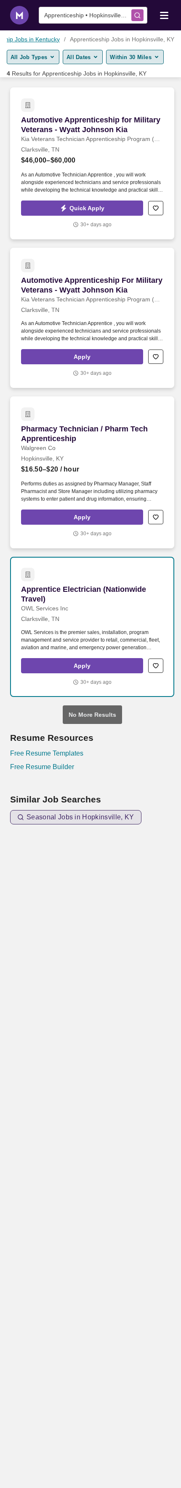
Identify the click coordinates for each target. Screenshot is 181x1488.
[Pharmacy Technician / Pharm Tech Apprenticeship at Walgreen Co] (92, 472)
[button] (82, 208)
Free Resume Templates (46, 753)
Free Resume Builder (42, 766)
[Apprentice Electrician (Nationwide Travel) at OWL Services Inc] (92, 627)
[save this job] (155, 208)
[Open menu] (164, 15)
